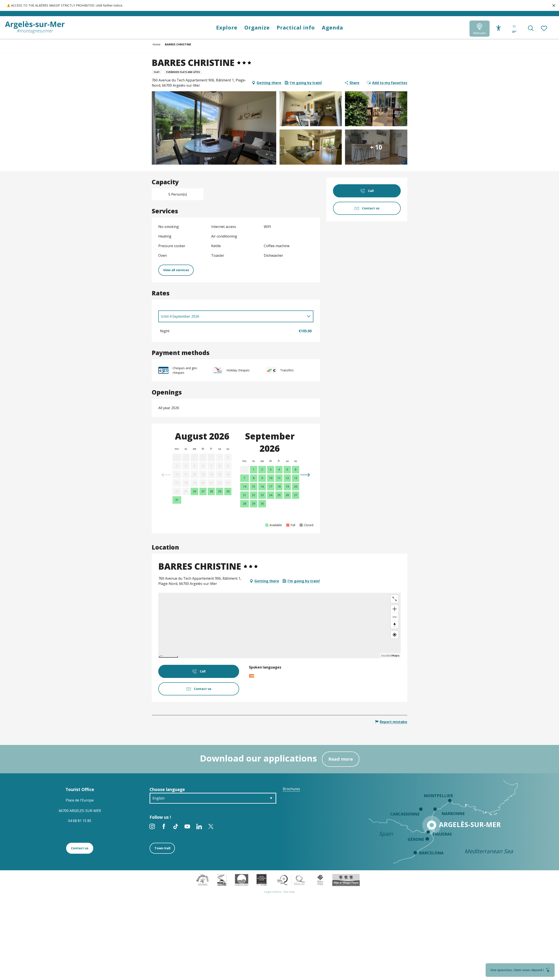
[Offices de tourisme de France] (320, 879)
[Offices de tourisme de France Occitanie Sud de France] (291, 879)
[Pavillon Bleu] (241, 879)
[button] (530, 28)
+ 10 (376, 147)
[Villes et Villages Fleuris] (346, 879)
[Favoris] (544, 28)
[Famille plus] (202, 879)
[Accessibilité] (498, 28)
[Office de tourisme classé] (261, 879)
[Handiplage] (222, 879)
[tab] (231, 316)
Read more (340, 759)
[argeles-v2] (35, 27)
